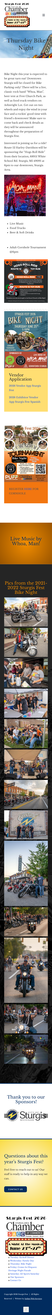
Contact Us (15, 1278)
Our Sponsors (17, 1275)
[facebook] (26, 1307)
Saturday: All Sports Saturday (24, 1271)
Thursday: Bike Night (20, 1262)
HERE (28, 489)
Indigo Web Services (33, 1297)
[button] (6, 1115)
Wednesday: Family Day (22, 1258)
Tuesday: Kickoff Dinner (22, 1255)
